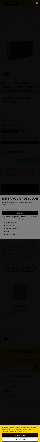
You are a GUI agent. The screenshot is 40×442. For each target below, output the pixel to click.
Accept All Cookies (20, 435)
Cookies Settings (20, 439)
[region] (20, 433)
